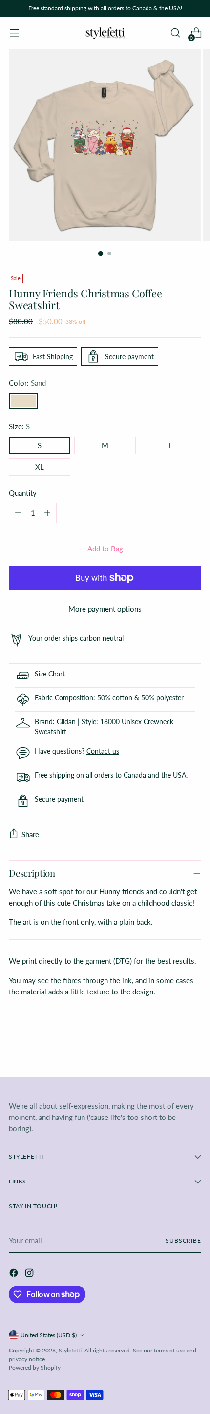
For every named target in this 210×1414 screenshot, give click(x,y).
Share (30, 834)
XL (39, 467)
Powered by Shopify (35, 1367)
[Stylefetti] (105, 33)
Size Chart (50, 674)
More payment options (105, 608)
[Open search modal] (175, 33)
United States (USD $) (49, 1335)
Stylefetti (70, 1350)
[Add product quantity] (47, 513)
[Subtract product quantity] (18, 513)
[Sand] (23, 401)
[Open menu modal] (14, 33)
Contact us (102, 751)
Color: (27, 383)
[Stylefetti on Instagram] (30, 1274)
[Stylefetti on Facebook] (15, 1274)
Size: (19, 426)
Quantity (23, 492)
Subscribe (183, 1240)
